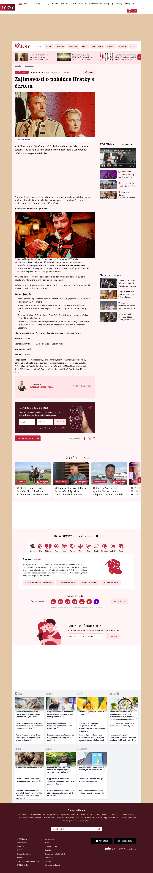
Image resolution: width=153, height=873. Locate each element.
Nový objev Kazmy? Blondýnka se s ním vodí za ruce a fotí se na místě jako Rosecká (60, 793)
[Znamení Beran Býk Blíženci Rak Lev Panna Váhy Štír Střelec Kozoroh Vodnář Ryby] (45, 422)
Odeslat (60, 422)
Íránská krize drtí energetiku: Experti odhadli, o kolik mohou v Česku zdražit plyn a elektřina (28, 714)
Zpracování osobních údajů (55, 854)
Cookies (20, 858)
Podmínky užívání (24, 854)
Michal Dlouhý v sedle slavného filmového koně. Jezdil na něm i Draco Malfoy (32, 491)
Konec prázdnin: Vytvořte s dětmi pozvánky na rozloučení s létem (91, 768)
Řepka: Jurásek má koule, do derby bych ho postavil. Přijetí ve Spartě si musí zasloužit (29, 737)
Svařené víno (49, 817)
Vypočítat (112, 636)
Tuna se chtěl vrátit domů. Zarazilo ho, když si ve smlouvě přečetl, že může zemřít (71, 492)
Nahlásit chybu (22, 865)
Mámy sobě (129, 3)
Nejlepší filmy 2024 (38, 814)
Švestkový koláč (84, 821)
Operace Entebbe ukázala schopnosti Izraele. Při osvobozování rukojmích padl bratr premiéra (92, 727)
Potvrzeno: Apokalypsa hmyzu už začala (91, 713)
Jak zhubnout (24, 814)
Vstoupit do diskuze (29, 438)
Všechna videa (127, 144)
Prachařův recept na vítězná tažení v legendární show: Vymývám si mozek (60, 737)
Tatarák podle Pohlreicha (65, 817)
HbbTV (19, 850)
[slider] (118, 163)
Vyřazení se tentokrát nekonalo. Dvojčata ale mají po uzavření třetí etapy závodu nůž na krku (127, 306)
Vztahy (46, 3)
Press (47, 843)
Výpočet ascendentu (111, 817)
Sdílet (90, 73)
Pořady (119, 3)
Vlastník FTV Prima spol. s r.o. (28, 861)
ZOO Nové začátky (114, 814)
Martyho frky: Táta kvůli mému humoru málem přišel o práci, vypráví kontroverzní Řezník (58, 769)
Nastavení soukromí (52, 865)
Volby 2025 (38, 817)
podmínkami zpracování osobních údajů (53, 428)
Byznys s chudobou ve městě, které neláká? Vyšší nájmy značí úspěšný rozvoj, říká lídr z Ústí (29, 725)
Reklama (20, 846)
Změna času (74, 814)
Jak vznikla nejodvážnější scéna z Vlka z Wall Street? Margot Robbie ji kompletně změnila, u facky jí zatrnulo (29, 794)
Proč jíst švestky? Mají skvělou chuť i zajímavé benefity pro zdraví (92, 792)
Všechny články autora (82, 386)
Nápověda (48, 858)
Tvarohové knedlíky (128, 817)
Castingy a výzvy (51, 846)
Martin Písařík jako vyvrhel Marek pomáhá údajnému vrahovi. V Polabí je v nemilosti (108, 492)
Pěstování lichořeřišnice (93, 817)
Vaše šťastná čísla (75, 596)
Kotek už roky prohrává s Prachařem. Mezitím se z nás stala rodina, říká (60, 725)
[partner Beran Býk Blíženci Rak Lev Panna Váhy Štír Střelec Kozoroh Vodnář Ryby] (95, 636)
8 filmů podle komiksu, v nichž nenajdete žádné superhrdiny (27, 780)
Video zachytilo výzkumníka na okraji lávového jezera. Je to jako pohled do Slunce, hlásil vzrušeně (91, 737)
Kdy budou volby (99, 814)
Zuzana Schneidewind (60, 72)
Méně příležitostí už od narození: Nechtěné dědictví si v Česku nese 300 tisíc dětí (40, 58)
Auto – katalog (128, 814)
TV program (64, 814)
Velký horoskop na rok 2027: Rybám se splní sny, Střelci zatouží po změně (82, 57)
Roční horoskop (111, 582)
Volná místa (21, 843)
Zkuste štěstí (119, 601)
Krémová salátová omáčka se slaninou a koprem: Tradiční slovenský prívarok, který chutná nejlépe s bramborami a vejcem (122, 715)
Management (50, 839)
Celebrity (36, 3)
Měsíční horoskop (89, 582)
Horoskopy (65, 3)
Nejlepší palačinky (69, 821)
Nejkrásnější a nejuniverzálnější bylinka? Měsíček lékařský (91, 780)
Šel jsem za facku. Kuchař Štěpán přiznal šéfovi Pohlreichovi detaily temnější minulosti (60, 714)
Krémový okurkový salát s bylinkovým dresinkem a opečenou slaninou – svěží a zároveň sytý (123, 737)
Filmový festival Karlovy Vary (101, 3)
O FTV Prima (22, 839)
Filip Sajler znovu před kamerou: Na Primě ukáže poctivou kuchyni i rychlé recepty (126, 294)
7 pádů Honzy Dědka (25, 817)
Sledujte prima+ (79, 3)
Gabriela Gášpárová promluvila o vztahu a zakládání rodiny (127, 196)
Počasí (89, 814)
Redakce (48, 861)
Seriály (55, 3)
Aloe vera (79, 817)
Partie (83, 814)
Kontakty (48, 850)
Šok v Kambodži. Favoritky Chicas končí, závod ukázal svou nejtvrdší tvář (127, 317)
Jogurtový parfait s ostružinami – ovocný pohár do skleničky (122, 724)
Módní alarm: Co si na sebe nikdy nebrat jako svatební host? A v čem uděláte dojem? (125, 58)
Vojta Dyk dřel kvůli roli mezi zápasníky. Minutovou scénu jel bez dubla (127, 283)
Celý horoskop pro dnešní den (38, 582)
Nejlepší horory (52, 814)
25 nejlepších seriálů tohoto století (29, 767)
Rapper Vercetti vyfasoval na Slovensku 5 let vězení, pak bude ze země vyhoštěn (60, 781)
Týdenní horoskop (67, 582)
